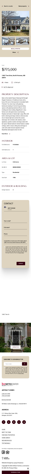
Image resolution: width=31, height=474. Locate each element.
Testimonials (6, 443)
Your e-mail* (7, 221)
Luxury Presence (18, 463)
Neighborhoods (7, 440)
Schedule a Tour (15, 472)
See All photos (15, 48)
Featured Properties (8, 435)
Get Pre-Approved (8, 87)
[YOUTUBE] (14, 422)
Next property (22, 6)
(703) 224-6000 (6, 395)
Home (3, 429)
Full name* (7, 227)
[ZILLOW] (24, 422)
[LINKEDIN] (9, 422)
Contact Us (15, 347)
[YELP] (19, 422)
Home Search (6, 437)
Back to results (8, 6)
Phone (5, 234)
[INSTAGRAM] (3, 422)
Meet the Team (6, 432)
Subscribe (24, 364)
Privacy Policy (21, 252)
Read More (5, 133)
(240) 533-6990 (6, 394)
